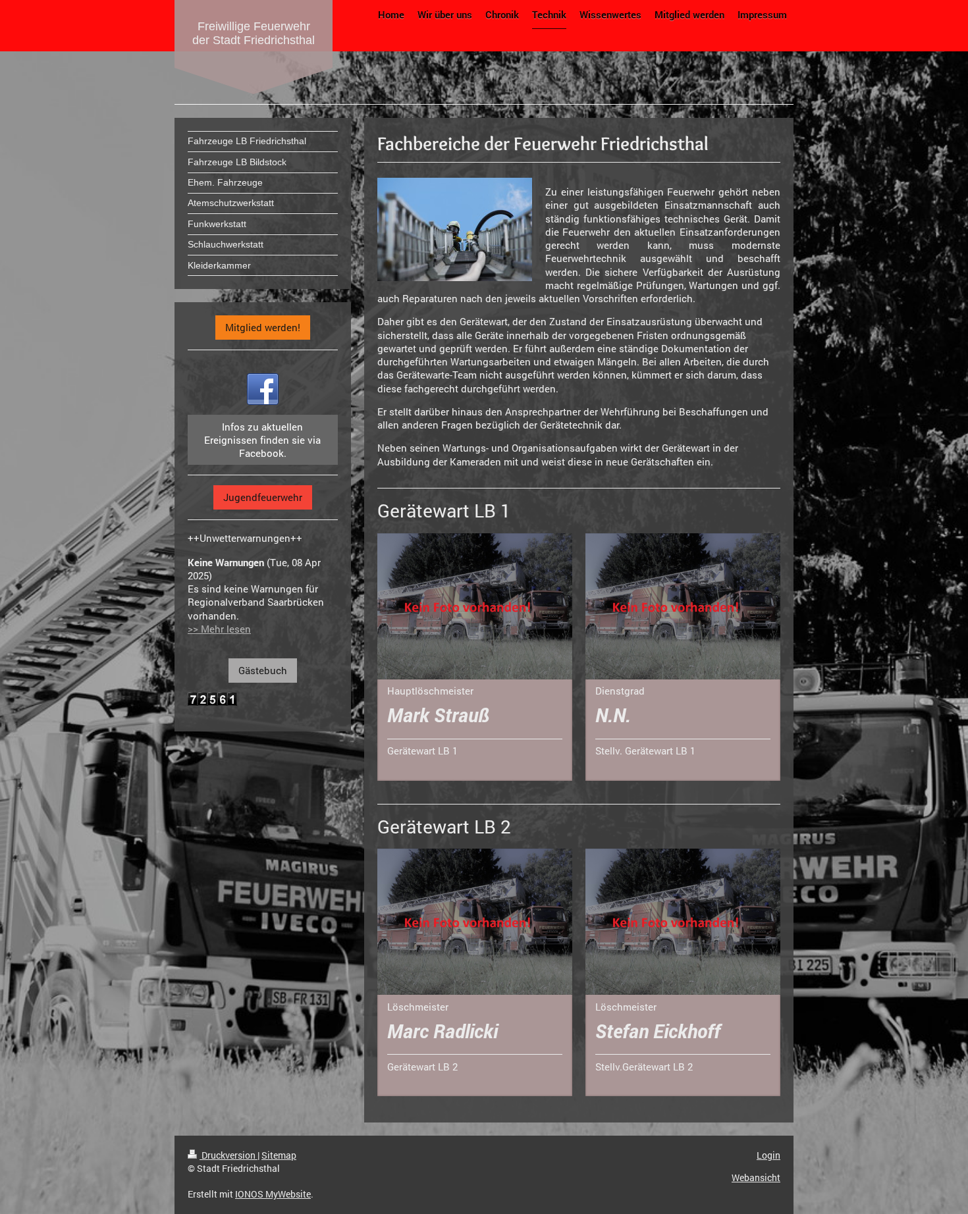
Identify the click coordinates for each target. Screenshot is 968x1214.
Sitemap (278, 1155)
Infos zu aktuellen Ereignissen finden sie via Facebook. (262, 440)
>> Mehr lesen (219, 628)
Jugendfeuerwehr (262, 497)
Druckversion (228, 1155)
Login (768, 1155)
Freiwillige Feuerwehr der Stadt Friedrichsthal (253, 33)
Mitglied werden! (262, 327)
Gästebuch (262, 670)
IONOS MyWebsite (273, 1194)
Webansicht (756, 1177)
